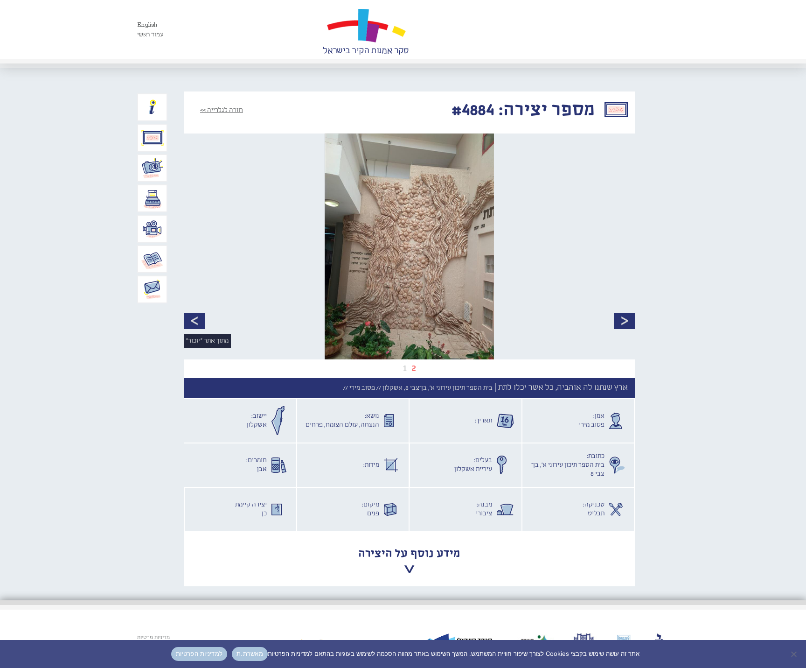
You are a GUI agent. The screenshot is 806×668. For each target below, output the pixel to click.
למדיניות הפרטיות (199, 653)
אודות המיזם (153, 107)
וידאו (153, 229)
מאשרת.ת (249, 653)
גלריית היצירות (153, 138)
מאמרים (153, 259)
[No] (794, 654)
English (147, 24)
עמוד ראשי (150, 34)
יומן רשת (153, 198)
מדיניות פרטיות (153, 637)
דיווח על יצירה (153, 168)
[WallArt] (365, 29)
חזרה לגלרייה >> (221, 110)
